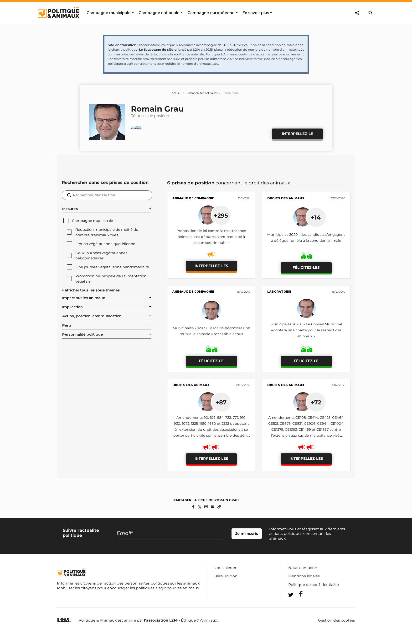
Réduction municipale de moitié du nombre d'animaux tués (106, 232)
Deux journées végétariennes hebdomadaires (101, 255)
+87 (221, 402)
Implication (72, 307)
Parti (66, 325)
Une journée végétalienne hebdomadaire (112, 267)
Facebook (297, 594)
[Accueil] (58, 22)
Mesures (70, 209)
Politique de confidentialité (313, 584)
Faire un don (225, 576)
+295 (221, 215)
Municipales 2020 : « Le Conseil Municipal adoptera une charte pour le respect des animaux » (306, 330)
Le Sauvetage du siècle (157, 49)
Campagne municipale (92, 221)
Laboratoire (279, 291)
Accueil (176, 93)
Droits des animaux (285, 198)
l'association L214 (161, 620)
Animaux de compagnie (193, 198)
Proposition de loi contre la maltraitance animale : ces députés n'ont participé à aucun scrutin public (211, 237)
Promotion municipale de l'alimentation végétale (110, 279)
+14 (316, 217)
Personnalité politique (82, 334)
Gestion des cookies (336, 620)
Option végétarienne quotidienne (105, 244)
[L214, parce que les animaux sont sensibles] (64, 620)
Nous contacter (302, 567)
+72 (316, 402)
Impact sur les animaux (83, 298)
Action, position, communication (92, 316)
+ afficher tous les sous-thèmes (91, 290)
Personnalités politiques (201, 93)
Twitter (297, 603)
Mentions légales (304, 576)
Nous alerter (225, 567)
